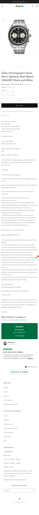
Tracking (6, 416)
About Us (6, 396)
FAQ (5, 441)
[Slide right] (23, 67)
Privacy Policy (8, 436)
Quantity (3, 90)
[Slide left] (16, 67)
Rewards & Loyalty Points (11, 404)
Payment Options (9, 424)
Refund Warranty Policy (10, 428)
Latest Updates (8, 400)
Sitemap (6, 387)
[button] (2, 6)
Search (6, 392)
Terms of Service (8, 432)
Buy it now (19, 105)
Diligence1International (21, 502)
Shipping (3, 87)
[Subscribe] (33, 490)
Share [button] (5, 312)
